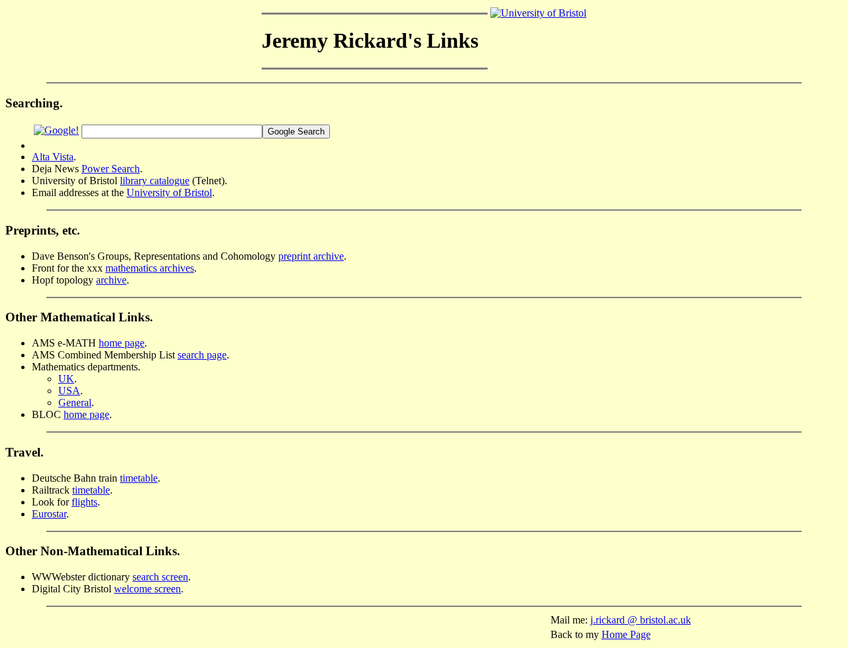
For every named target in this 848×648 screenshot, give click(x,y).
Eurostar (49, 513)
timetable (139, 478)
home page (121, 343)
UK (66, 378)
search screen (160, 576)
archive (111, 280)
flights (84, 502)
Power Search (110, 168)
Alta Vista (53, 156)
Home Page (626, 634)
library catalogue (154, 180)
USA (69, 390)
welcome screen (147, 588)
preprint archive (311, 256)
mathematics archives (149, 268)
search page (202, 354)
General (74, 402)
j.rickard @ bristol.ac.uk (640, 619)
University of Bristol (169, 192)
